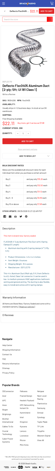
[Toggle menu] (3, 3)
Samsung (41, 408)
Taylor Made (42, 422)
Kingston (24, 422)
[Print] (15, 216)
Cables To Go (7, 426)
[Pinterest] (26, 216)
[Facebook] (4, 216)
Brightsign (6, 414)
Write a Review (8, 94)
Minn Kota (24, 445)
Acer (4, 396)
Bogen (5, 409)
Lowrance (24, 435)
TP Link (40, 426)
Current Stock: (12, 128)
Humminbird (25, 412)
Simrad (40, 412)
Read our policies (26, 306)
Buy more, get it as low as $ (31, 123)
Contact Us (7, 354)
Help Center (7, 345)
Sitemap (6, 368)
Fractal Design (26, 396)
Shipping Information (11, 350)
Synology (41, 417)
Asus (4, 405)
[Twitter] (21, 216)
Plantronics (42, 403)
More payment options (27, 149)
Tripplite (40, 431)
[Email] (10, 216)
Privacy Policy (8, 372)
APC (4, 400)
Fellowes (23, 391)
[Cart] (52, 3)
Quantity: (7, 133)
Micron (23, 440)
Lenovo (23, 431)
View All (40, 440)
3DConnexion (8, 391)
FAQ (4, 359)
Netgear (40, 391)
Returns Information (11, 363)
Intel (22, 417)
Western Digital (43, 435)
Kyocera (23, 426)
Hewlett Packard (27, 400)
